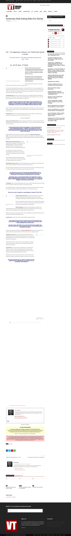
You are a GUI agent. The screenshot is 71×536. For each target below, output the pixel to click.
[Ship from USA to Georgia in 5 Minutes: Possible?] (12, 482)
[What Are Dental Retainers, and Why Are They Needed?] (25, 482)
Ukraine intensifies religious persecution (54, 88)
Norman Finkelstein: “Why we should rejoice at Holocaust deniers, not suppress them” (56, 114)
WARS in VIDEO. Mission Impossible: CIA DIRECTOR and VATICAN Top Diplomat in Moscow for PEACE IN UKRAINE (56, 77)
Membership (34, 0)
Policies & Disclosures (23, 433)
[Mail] (49, 2)
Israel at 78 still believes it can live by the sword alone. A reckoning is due (56, 110)
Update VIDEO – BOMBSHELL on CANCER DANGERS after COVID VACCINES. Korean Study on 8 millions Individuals (56, 64)
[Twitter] (59, 2)
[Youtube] (64, 2)
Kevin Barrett (58, 127)
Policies (28, 0)
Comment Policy (32, 433)
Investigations (26, 11)
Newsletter (39, 0)
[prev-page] (6, 490)
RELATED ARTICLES (10, 475)
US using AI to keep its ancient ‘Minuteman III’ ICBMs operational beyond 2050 (55, 59)
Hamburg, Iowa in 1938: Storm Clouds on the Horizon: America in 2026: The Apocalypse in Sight (56, 119)
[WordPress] (62, 2)
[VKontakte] (60, 2)
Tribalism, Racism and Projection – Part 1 (13, 457)
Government (9, 11)
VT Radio (55, 11)
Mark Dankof (57, 131)
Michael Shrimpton (50, 131)
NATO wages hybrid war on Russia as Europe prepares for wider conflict (56, 106)
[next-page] (8, 490)
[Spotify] (57, 2)
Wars (41, 11)
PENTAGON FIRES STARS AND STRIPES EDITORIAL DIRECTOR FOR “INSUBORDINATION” (56, 93)
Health (15, 11)
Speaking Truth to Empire (53, 81)
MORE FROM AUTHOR (19, 475)
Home (7, 14)
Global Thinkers (50, 139)
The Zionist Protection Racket (37, 487)
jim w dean (10, 443)
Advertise (45, 0)
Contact (49, 0)
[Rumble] (53, 2)
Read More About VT (36, 525)
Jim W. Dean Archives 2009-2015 (21, 417)
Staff (24, 0)
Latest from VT (50, 51)
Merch (42, 0)
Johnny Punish (57, 134)
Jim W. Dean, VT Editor (20, 65)
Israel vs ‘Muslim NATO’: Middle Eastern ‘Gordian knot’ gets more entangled (55, 102)
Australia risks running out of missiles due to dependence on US (56, 54)
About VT (21, 0)
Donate (31, 0)
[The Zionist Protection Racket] (38, 482)
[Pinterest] (12, 450)
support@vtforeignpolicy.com (31, 527)
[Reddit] (51, 2)
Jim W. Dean (9, 20)
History (20, 11)
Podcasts (50, 11)
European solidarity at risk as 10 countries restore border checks (55, 84)
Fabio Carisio (57, 130)
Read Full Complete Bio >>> (20, 416)
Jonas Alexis (53, 127)
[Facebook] (48, 2)
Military (36, 11)
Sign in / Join (18, 0)
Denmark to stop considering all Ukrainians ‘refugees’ (55, 97)
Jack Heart (62, 130)
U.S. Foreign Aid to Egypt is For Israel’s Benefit (36, 457)
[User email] (8, 421)
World (45, 11)
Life (32, 11)
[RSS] (55, 2)
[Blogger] (46, 2)
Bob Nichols (54, 132)
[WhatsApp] (15, 450)
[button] (63, 11)
